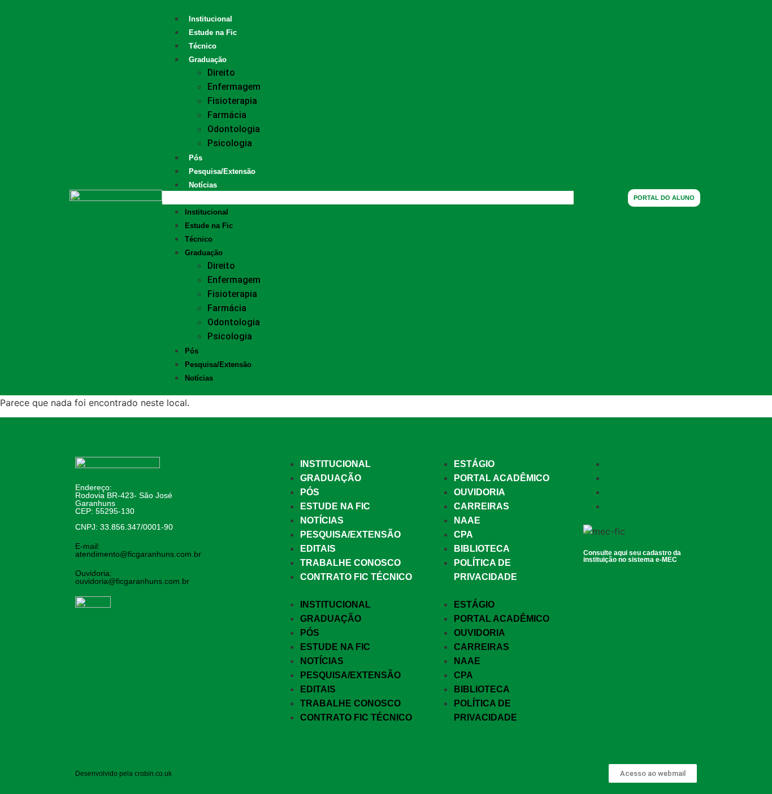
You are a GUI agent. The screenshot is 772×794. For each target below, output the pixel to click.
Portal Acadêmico (501, 478)
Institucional (210, 19)
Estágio (474, 464)
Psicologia (229, 143)
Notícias (203, 185)
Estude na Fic (213, 32)
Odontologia (233, 129)
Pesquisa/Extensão (222, 171)
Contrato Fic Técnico (356, 577)
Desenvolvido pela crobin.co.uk (123, 774)
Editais (318, 548)
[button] (368, 197)
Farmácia (226, 115)
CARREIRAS (481, 506)
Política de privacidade (485, 570)
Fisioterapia (232, 100)
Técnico (202, 46)
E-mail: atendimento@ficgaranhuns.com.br (138, 550)
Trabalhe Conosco (350, 563)
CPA (463, 534)
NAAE (467, 520)
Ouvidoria (479, 492)
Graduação (208, 59)
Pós (195, 158)
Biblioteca (482, 548)
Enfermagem (234, 86)
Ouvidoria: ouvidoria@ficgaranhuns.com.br (132, 577)
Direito (221, 72)
